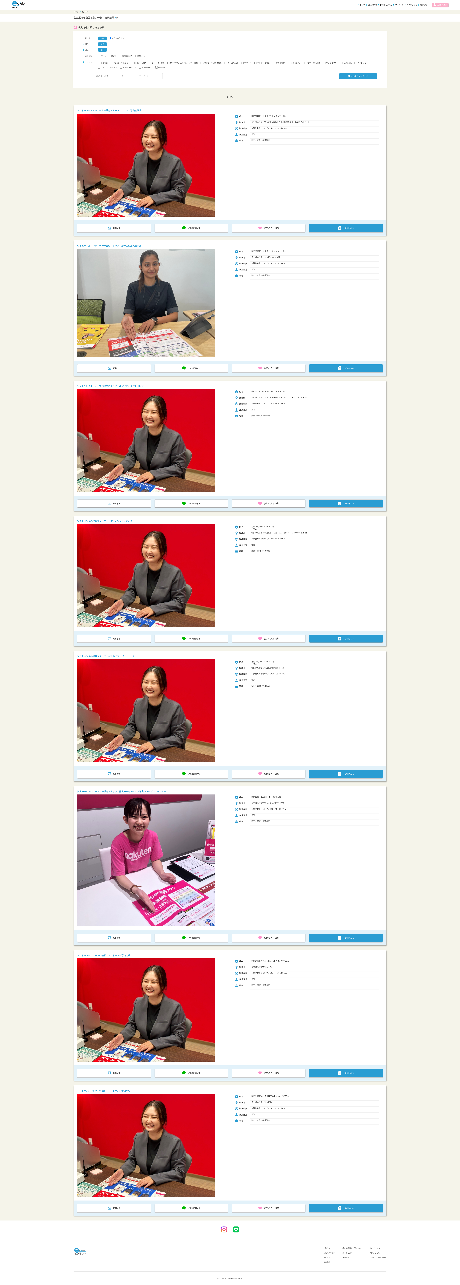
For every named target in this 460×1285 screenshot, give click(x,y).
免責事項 (326, 1262)
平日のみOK (346, 63)
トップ (362, 5)
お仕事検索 (372, 5)
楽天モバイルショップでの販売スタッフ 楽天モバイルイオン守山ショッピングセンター (121, 791)
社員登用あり (296, 63)
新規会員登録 (442, 5)
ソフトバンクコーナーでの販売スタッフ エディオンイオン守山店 (110, 386)
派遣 (114, 56)
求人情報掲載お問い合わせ (352, 1248)
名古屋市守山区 (118, 38)
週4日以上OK (233, 63)
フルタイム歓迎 (263, 63)
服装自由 (162, 67)
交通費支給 (280, 63)
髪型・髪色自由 (313, 63)
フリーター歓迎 (158, 63)
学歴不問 (248, 63)
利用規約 (345, 1257)
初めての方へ (375, 1248)
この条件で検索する (359, 76)
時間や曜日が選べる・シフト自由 (184, 63)
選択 (102, 38)
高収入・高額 (140, 63)
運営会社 (423, 5)
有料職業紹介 (126, 56)
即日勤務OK (331, 63)
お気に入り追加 (271, 228)
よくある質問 (347, 1253)
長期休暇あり (146, 67)
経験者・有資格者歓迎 (212, 63)
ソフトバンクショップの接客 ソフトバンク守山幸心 (103, 1090)
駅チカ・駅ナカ (129, 67)
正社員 (103, 56)
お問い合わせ (412, 5)
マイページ (399, 5)
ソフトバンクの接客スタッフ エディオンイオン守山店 (105, 521)
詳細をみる (349, 228)
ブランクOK (362, 63)
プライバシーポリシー (378, 1257)
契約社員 (142, 56)
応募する (116, 228)
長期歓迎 (104, 63)
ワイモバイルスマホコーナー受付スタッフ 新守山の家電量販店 (109, 245)
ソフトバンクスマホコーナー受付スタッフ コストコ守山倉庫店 (109, 110)
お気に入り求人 (386, 5)
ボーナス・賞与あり (108, 67)
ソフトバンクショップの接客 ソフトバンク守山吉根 (103, 955)
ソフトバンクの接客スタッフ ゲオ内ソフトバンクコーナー (107, 656)
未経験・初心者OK (121, 63)
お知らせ (326, 1248)
